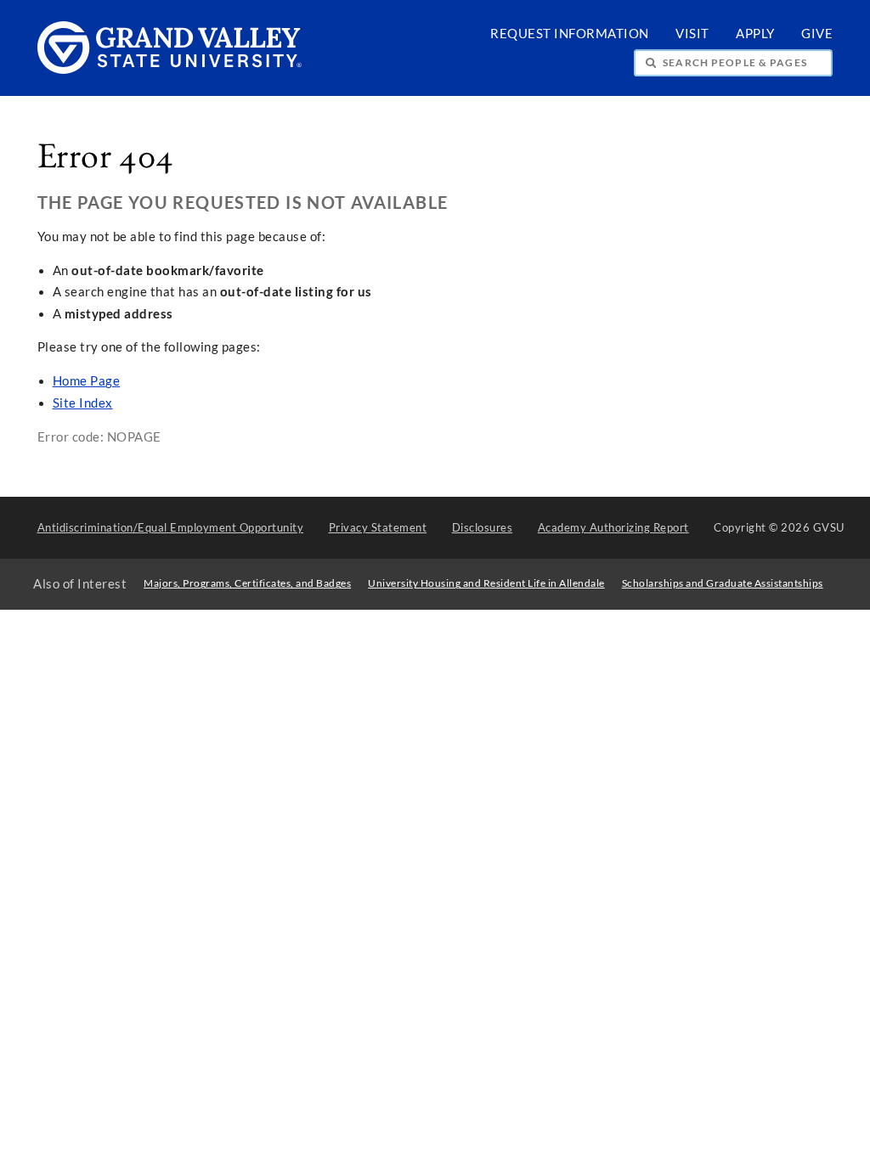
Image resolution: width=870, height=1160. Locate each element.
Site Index (83, 403)
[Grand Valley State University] (169, 69)
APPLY (755, 33)
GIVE (817, 33)
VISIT (692, 33)
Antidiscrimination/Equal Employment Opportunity (170, 527)
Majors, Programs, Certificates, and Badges (247, 583)
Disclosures (482, 527)
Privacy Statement (378, 527)
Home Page (87, 381)
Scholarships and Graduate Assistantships (722, 583)
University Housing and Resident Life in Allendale (486, 583)
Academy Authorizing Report (613, 527)
